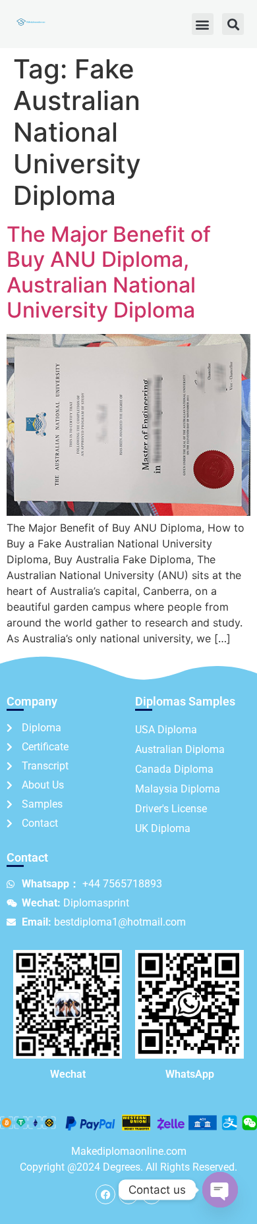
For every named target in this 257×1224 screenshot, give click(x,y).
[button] (203, 24)
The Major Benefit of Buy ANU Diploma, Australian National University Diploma (109, 272)
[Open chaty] (220, 1190)
